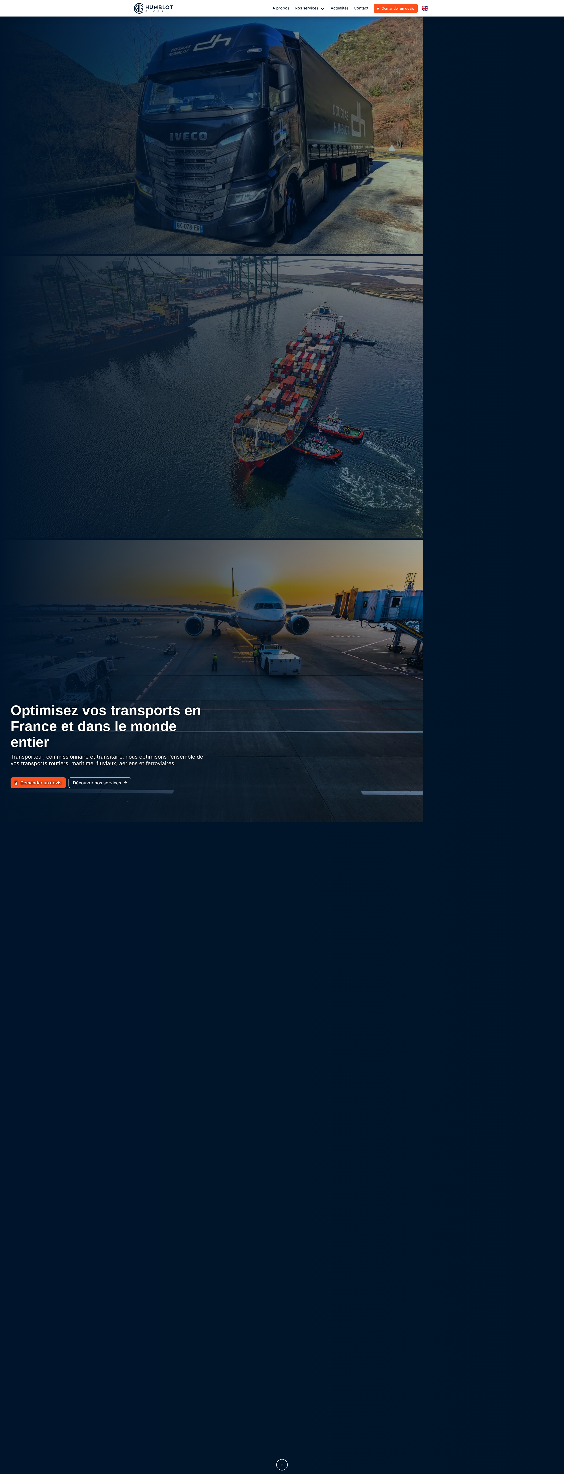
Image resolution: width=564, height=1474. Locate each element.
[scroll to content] (282, 1464)
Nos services (306, 8)
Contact (361, 8)
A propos (281, 8)
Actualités (340, 8)
